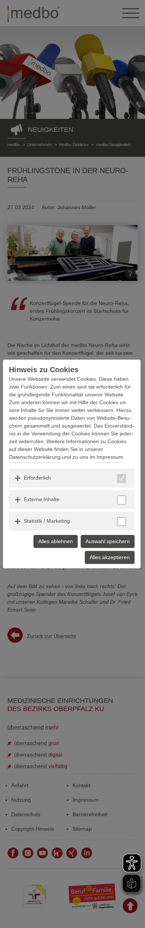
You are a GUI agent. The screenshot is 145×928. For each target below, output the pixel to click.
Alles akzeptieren (110, 557)
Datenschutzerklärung (35, 457)
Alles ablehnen (55, 541)
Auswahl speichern (108, 541)
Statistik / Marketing (47, 521)
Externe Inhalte (41, 499)
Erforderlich (37, 478)
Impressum (110, 457)
